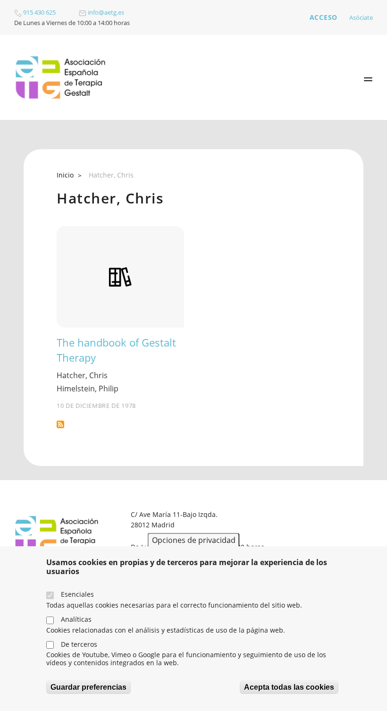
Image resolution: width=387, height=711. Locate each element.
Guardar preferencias (88, 687)
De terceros (79, 644)
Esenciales (77, 594)
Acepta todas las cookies (289, 687)
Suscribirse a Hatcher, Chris (60, 424)
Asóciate (361, 17)
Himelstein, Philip (87, 388)
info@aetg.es (105, 12)
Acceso (323, 17)
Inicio (65, 174)
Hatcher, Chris (82, 375)
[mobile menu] (368, 79)
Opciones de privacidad (194, 540)
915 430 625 (39, 12)
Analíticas (76, 619)
